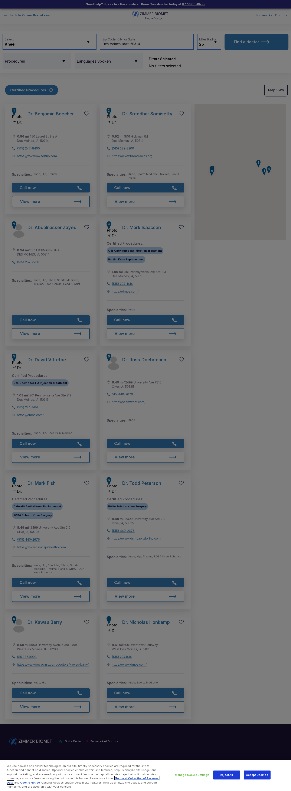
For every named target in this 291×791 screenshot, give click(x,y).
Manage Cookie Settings (192, 775)
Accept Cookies (257, 775)
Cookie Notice (30, 782)
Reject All (226, 775)
